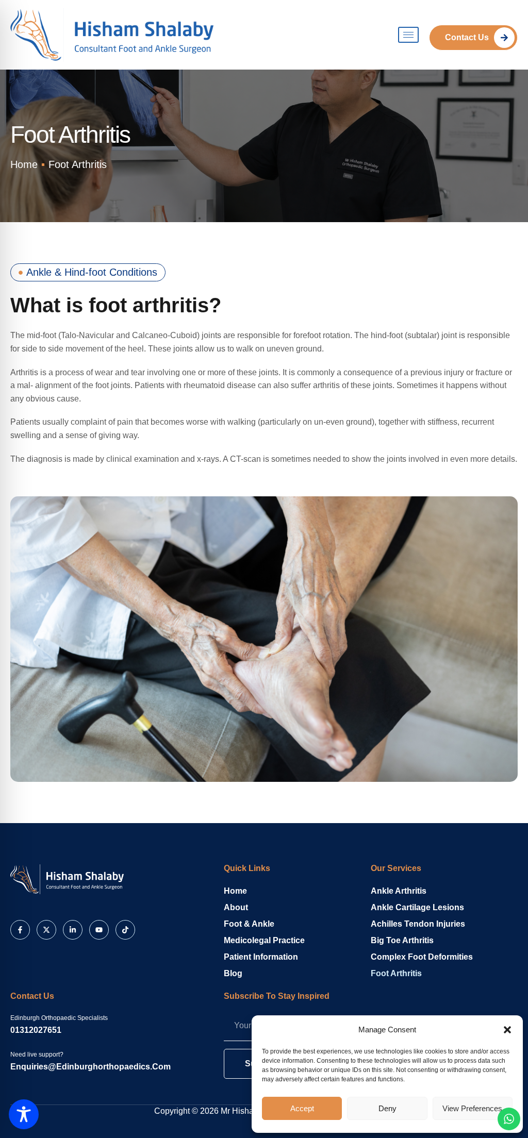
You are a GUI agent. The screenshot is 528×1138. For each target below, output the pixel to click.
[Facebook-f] (20, 930)
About (236, 907)
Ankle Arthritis (398, 890)
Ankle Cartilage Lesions (417, 907)
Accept (302, 1108)
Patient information (261, 956)
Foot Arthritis (396, 973)
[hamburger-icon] (408, 35)
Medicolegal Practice (264, 940)
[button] (507, 1030)
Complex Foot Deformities (422, 956)
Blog (233, 973)
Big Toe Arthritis (402, 940)
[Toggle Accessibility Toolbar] (24, 1114)
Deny (387, 1108)
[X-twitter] (46, 930)
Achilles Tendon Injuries (418, 923)
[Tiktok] (125, 930)
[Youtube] (99, 930)
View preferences (472, 1108)
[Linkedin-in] (72, 930)
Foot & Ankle (249, 923)
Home (235, 890)
